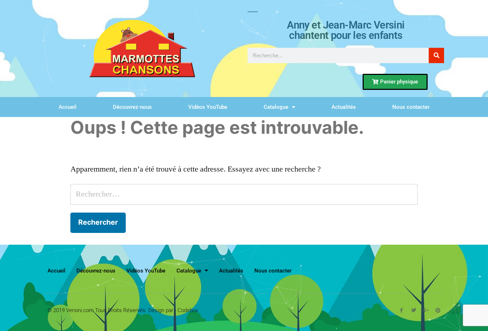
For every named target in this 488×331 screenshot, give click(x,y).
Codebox (188, 310)
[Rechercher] (436, 55)
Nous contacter (410, 107)
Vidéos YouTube (207, 107)
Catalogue (276, 107)
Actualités (344, 107)
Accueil (67, 107)
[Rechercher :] (244, 194)
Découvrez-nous (132, 107)
